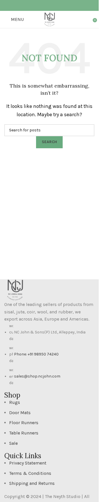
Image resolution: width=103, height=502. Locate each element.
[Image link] (15, 289)
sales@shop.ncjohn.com (37, 376)
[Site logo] (49, 19)
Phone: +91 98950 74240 (36, 354)
